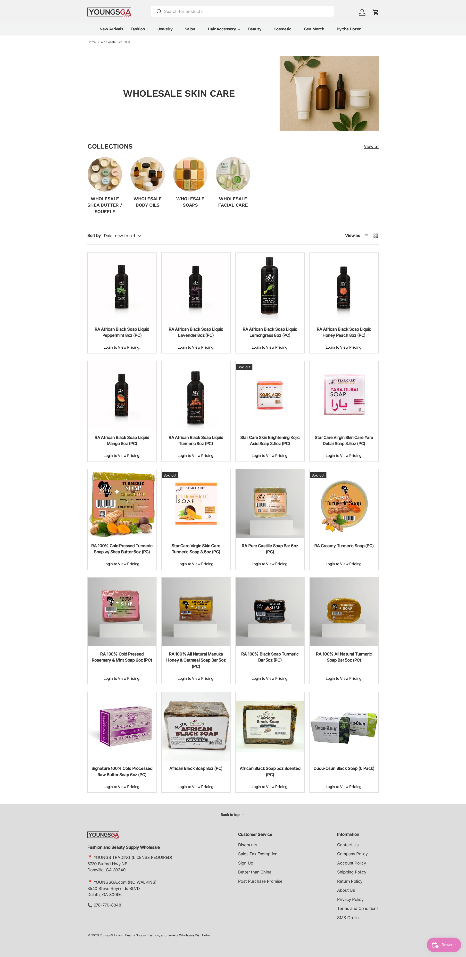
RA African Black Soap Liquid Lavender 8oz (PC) (196, 332)
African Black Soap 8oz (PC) (196, 768)
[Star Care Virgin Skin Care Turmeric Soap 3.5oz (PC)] (196, 503)
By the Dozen (349, 28)
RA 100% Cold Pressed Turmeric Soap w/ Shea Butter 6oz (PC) (121, 548)
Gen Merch (314, 28)
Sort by (94, 235)
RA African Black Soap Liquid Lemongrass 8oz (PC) (270, 332)
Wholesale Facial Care (233, 202)
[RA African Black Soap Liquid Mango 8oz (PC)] (122, 395)
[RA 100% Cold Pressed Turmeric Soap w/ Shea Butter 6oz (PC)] (122, 503)
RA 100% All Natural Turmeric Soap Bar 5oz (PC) (344, 657)
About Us (346, 890)
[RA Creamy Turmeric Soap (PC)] (344, 503)
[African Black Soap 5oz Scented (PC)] (270, 726)
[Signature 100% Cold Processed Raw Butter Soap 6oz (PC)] (122, 726)
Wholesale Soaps (190, 202)
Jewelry (165, 28)
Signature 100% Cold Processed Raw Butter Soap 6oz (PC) (122, 771)
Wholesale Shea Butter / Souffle (104, 205)
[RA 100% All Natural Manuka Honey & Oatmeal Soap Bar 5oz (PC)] (196, 612)
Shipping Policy (351, 872)
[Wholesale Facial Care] (233, 174)
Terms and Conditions (358, 908)
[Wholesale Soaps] (190, 174)
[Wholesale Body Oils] (147, 174)
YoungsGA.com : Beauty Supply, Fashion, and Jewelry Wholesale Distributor (155, 935)
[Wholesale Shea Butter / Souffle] (105, 174)
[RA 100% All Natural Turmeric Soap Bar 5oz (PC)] (344, 612)
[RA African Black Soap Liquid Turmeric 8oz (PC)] (196, 395)
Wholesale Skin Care (115, 42)
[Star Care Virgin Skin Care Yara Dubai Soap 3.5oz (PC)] (344, 395)
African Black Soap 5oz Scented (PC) (270, 771)
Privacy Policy (350, 899)
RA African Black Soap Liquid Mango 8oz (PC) (122, 440)
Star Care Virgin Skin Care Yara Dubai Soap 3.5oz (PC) (344, 440)
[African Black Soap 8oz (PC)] (196, 726)
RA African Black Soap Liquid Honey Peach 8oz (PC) (344, 332)
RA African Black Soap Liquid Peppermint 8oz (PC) (122, 332)
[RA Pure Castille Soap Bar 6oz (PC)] (270, 503)
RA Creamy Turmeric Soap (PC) (344, 545)
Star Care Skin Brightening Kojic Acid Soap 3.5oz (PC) (270, 440)
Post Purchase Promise (260, 881)
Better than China (254, 872)
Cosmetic (282, 28)
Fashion (138, 28)
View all (371, 146)
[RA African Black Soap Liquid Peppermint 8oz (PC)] (122, 287)
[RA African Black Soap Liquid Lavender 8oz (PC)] (196, 287)
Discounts (247, 844)
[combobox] (242, 11)
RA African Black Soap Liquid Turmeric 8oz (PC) (196, 440)
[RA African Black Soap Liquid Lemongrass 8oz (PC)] (270, 287)
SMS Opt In (347, 917)
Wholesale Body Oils (147, 202)
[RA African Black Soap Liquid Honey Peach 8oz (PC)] (344, 287)
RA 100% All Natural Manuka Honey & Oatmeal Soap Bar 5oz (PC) (195, 660)
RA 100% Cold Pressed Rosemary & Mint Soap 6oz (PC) (122, 657)
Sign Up (245, 863)
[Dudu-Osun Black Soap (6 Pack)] (344, 726)
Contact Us (347, 844)
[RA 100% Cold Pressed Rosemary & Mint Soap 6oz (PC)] (122, 612)
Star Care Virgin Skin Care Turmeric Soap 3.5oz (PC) (196, 548)
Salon (190, 28)
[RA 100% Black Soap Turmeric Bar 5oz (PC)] (270, 612)
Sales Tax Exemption (257, 853)
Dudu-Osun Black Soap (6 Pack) (344, 768)
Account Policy (351, 863)
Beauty (254, 28)
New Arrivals (111, 28)
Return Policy (349, 881)
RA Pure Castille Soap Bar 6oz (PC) (270, 548)
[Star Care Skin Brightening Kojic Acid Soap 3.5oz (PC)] (270, 395)
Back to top (231, 815)
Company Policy (352, 853)
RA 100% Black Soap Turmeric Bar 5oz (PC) (270, 657)
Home (91, 42)
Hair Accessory (222, 28)
